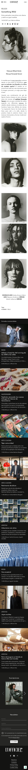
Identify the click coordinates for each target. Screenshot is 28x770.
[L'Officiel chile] (14, 2)
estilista (17, 99)
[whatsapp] (15, 24)
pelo (9, 309)
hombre (4, 309)
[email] (2, 24)
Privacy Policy (16, 737)
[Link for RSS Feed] (17, 756)
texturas (21, 103)
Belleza (4, 8)
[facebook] (5, 24)
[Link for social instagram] (14, 756)
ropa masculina (16, 80)
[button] (25, 693)
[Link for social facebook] (10, 756)
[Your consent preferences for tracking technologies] (25, 767)
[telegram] (17, 24)
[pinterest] (7, 24)
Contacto (14, 762)
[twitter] (12, 24)
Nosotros (14, 760)
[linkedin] (10, 24)
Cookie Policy (14, 767)
